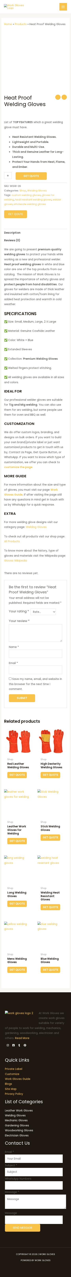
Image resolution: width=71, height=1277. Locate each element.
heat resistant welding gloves (33, 199)
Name (14, 647)
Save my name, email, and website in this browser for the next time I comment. (35, 684)
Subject (11, 1165)
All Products (12, 541)
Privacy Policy (14, 1094)
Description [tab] (12, 233)
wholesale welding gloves (30, 204)
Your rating (19, 611)
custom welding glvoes (26, 195)
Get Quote (31, 176)
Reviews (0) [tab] (12, 240)
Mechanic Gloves (16, 1120)
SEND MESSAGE (22, 1228)
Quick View (19, 753)
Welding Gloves (37, 190)
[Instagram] (8, 1045)
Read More (22, 1038)
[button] (53, 7)
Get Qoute (15, 214)
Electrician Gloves (17, 1135)
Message (12, 1192)
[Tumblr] (19, 1045)
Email (13, 663)
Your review (19, 621)
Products (21, 24)
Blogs (8, 1084)
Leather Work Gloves (19, 1110)
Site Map (11, 1089)
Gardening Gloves (17, 1125)
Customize (12, 1074)
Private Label (13, 1069)
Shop (23, 190)
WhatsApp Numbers (18, 1179)
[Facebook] (13, 1045)
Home (8, 24)
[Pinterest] (25, 1045)
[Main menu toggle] (63, 7)
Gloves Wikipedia (16, 561)
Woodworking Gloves (19, 1130)
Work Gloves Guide (17, 1079)
